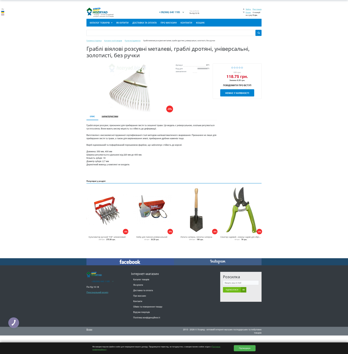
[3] (237, 67)
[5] (242, 67)
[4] (240, 67)
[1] (232, 67)
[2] (235, 67)
